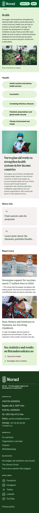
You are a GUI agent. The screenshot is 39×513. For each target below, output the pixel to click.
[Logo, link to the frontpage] (8, 3)
